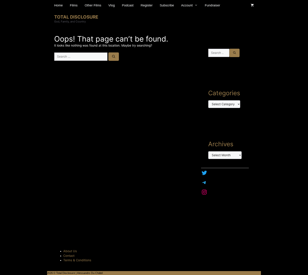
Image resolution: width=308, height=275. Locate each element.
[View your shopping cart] (252, 5)
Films (74, 5)
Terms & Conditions (77, 260)
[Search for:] (81, 56)
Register (147, 5)
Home (58, 5)
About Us (70, 251)
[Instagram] (204, 192)
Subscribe (167, 5)
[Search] (113, 56)
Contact (69, 256)
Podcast (128, 5)
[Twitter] (204, 173)
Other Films (93, 5)
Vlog (111, 5)
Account (187, 5)
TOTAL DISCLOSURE (76, 17)
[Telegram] (204, 182)
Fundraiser (212, 5)
